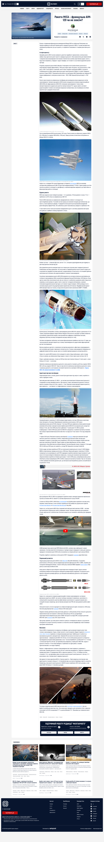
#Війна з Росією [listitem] (80, 814)
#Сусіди (70, 792)
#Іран (58, 771)
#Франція (86, 33)
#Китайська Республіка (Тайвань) (23, 774)
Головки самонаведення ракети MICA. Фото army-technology (52, 131)
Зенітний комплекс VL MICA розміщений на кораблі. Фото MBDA (52, 494)
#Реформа (44, 790)
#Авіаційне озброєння (73, 33)
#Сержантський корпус (50, 790)
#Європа (52, 771)
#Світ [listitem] (78, 812)
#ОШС (40, 790)
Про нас (57, 8)
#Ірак (55, 771)
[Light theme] (16, 4)
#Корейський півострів (32, 774)
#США (25, 776)
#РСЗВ (36, 790)
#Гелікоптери (82, 790)
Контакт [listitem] (65, 806)
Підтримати (93, 4)
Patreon (49, 732)
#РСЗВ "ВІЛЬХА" (15, 792)
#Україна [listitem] (79, 810)
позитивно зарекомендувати (74, 706)
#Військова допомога (69, 771)
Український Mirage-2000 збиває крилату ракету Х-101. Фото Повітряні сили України (56, 704)
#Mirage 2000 (64, 33)
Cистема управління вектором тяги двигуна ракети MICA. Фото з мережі (54, 260)
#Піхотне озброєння (81, 771)
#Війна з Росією (47, 771)
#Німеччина (75, 771)
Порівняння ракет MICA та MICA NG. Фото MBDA (49, 594)
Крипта (82, 732)
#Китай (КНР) (15, 774)
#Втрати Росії (28, 790)
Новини (22, 8)
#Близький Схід (42, 771)
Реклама (75, 8)
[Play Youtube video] (65, 530)
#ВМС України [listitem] (80, 808)
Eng (82, 4)
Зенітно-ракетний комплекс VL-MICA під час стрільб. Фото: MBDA (53, 418)
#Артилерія (14, 790)
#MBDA (59, 33)
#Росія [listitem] (78, 818)
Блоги (33, 8)
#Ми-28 (87, 790)
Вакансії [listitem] (65, 808)
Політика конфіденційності (85, 828)
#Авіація (67, 790)
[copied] (59, 727)
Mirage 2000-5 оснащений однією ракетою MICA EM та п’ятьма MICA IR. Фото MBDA (56, 181)
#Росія (61, 771)
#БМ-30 (18, 790)
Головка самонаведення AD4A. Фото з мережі (49, 329)
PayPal (65, 732)
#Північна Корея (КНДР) (16, 776)
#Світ (22, 776)
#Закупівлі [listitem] (79, 806)
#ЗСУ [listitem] (78, 804)
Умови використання (97, 828)
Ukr (79, 4)
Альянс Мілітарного (66, 8)
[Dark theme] (17, 4)
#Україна (80, 33)
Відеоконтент (40, 8)
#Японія (28, 776)
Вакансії (82, 8)
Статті (27, 8)
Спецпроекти (49, 8)
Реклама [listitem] (65, 804)
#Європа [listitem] (78, 816)
